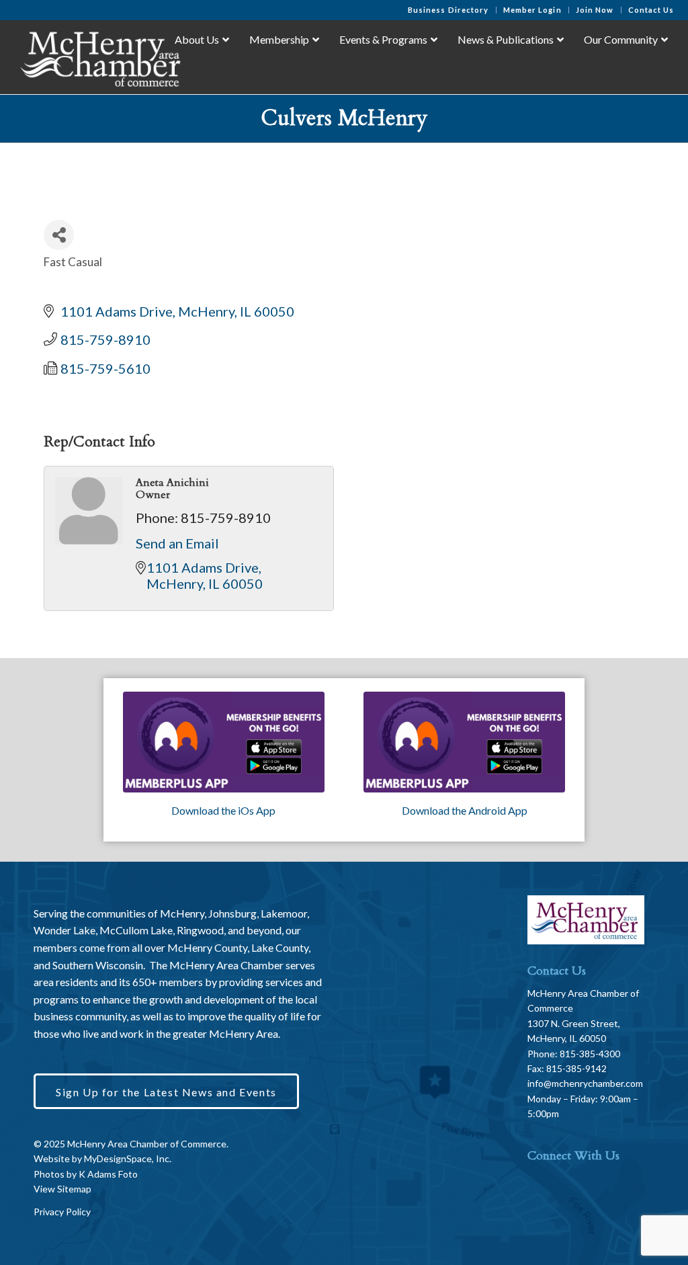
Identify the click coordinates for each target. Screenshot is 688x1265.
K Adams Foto (108, 1174)
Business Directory (448, 9)
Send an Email (177, 543)
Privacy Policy (62, 1211)
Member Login (532, 9)
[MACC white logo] (99, 56)
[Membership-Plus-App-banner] (224, 742)
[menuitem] (449, 10)
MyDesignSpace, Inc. (127, 1158)
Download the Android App (464, 810)
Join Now (595, 9)
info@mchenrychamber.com (585, 1083)
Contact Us (651, 9)
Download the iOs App (223, 810)
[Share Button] (59, 235)
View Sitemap (62, 1188)
